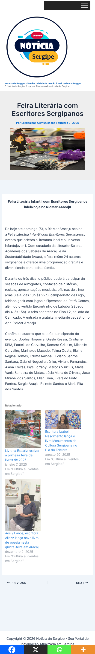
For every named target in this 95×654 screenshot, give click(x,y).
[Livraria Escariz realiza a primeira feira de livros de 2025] (23, 429)
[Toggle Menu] (84, 5)
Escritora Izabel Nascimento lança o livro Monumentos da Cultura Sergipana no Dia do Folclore (61, 440)
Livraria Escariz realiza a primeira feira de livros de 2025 (22, 455)
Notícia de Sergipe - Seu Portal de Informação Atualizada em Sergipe (43, 83)
